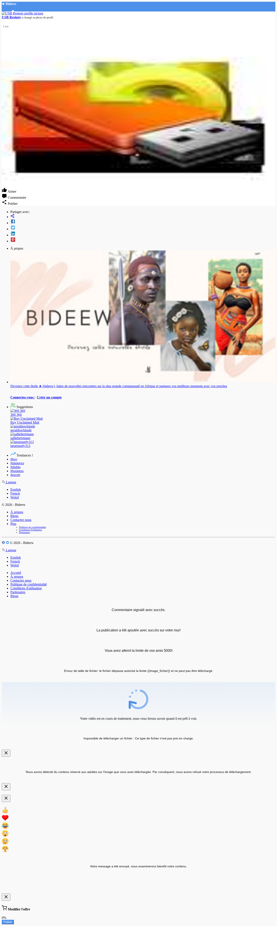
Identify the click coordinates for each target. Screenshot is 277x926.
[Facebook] (142, 222)
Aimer (11, 191)
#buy (13, 459)
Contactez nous (20, 520)
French (15, 493)
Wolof (14, 497)
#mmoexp (17, 463)
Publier (7, 922)
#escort (15, 475)
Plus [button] (13, 524)
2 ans (5, 26)
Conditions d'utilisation (30, 529)
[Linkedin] (142, 234)
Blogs (14, 516)
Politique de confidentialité (32, 527)
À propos (16, 512)
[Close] (6, 753)
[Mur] (142, 216)
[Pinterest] (142, 240)
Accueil (15, 572)
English (15, 489)
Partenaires (24, 532)
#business (17, 471)
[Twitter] (142, 228)
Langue (10, 482)
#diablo (15, 467)
